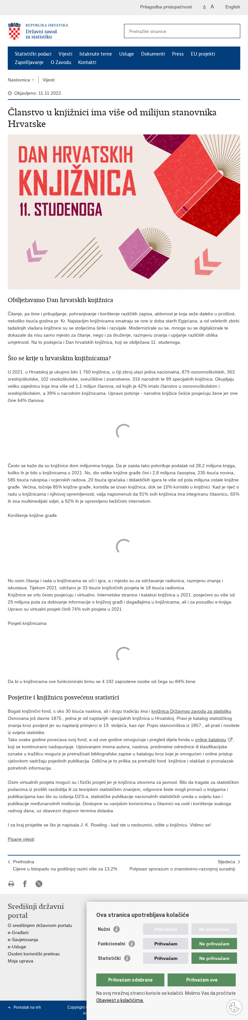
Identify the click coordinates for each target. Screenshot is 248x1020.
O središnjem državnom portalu (40, 925)
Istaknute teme (95, 54)
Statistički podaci (33, 54)
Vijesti (65, 54)
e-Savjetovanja (23, 939)
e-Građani (18, 932)
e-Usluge (17, 946)
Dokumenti (153, 54)
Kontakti (87, 62)
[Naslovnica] (66, 31)
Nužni (104, 929)
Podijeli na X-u (39, 883)
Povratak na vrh (27, 1007)
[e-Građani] (35, 7)
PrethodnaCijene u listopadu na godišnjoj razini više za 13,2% (65, 865)
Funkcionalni (111, 943)
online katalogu (210, 739)
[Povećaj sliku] (124, 211)
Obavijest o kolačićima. (120, 1000)
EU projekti (203, 54)
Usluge (126, 54)
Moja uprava (20, 960)
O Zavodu (61, 62)
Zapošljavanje (29, 62)
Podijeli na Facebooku (25, 883)
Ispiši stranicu (11, 883)
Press (178, 54)
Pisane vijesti (21, 839)
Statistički (109, 958)
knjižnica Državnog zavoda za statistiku (191, 711)
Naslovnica (19, 79)
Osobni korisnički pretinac (34, 953)
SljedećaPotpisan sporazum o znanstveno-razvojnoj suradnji (182, 865)
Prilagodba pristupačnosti (166, 6)
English (232, 6)
